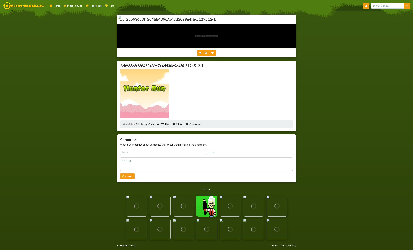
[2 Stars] (126, 124)
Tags (111, 5)
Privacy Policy (288, 245)
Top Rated (96, 5)
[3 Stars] (129, 124)
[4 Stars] (132, 124)
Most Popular (74, 5)
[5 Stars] (134, 124)
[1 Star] (124, 124)
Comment (127, 176)
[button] (366, 6)
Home (57, 5)
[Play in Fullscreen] (206, 53)
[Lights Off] (200, 53)
